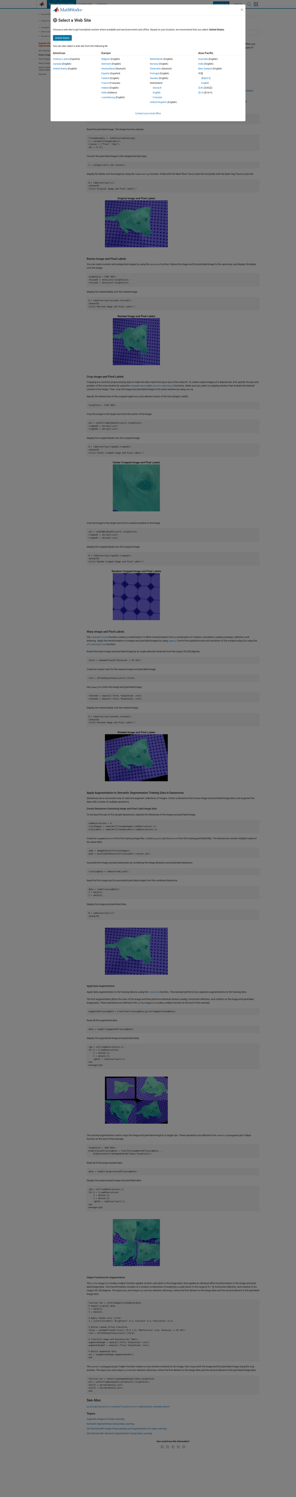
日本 (200, 87)
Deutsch (157, 87)
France (105, 83)
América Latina (61, 59)
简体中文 (206, 78)
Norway (154, 63)
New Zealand (205, 68)
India (201, 63)
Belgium (105, 59)
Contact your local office (148, 113)
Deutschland (108, 68)
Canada (57, 63)
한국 (200, 92)
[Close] (241, 9)
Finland (105, 78)
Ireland (105, 87)
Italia (104, 92)
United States (60, 68)
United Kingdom (158, 102)
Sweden (154, 78)
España (105, 73)
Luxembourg (108, 97)
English (157, 92)
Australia (203, 59)
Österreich (155, 68)
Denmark (106, 63)
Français (157, 97)
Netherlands (156, 59)
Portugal (154, 73)
